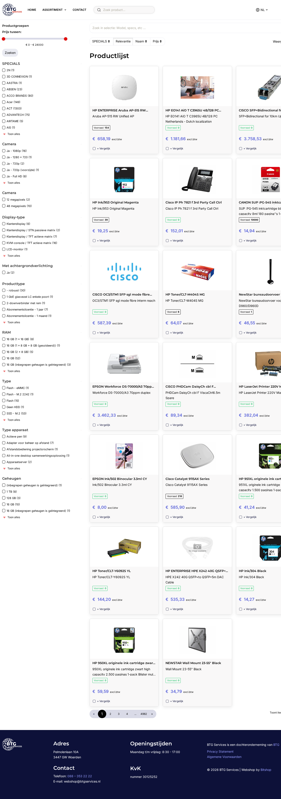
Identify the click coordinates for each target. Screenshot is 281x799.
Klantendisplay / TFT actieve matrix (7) (32, 236)
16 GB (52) (13, 358)
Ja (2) (10, 272)
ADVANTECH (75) (18, 114)
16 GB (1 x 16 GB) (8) (20, 339)
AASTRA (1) (14, 83)
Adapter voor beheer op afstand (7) (30, 443)
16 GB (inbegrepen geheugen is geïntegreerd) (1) (38, 510)
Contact (79, 9)
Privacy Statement (220, 751)
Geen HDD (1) (15, 407)
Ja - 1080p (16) (17, 151)
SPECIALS (99, 41)
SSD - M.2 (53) (17, 413)
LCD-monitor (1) (17, 249)
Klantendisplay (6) (18, 223)
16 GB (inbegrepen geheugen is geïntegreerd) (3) (39, 364)
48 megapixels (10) (19, 206)
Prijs (156, 41)
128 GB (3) (14, 498)
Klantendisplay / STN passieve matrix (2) (33, 230)
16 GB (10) (13, 504)
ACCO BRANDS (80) (20, 95)
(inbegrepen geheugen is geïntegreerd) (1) (34, 485)
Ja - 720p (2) (15, 163)
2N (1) (10, 70)
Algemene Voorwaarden (224, 757)
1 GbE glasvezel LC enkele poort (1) (30, 296)
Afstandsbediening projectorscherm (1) (32, 449)
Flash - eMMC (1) (18, 388)
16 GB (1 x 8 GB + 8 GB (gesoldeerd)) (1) (33, 345)
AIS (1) (11, 127)
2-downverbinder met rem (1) (26, 303)
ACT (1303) (14, 108)
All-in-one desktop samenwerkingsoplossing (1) (38, 455)
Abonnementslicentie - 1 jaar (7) (27, 309)
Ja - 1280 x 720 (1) (19, 157)
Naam (139, 41)
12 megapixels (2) (18, 199)
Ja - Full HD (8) (17, 176)
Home (32, 9)
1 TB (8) (12, 491)
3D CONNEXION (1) (19, 76)
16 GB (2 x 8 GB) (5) (20, 352)
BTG (276, 744)
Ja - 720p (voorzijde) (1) (23, 170)
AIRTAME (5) (15, 121)
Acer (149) (13, 102)
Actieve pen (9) (17, 436)
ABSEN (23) (14, 89)
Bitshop (266, 770)
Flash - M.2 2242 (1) (20, 394)
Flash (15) (13, 400)
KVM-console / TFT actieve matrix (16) (32, 243)
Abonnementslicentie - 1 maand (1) (29, 316)
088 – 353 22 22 (79, 776)
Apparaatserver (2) (19, 462)
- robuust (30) (16, 290)
